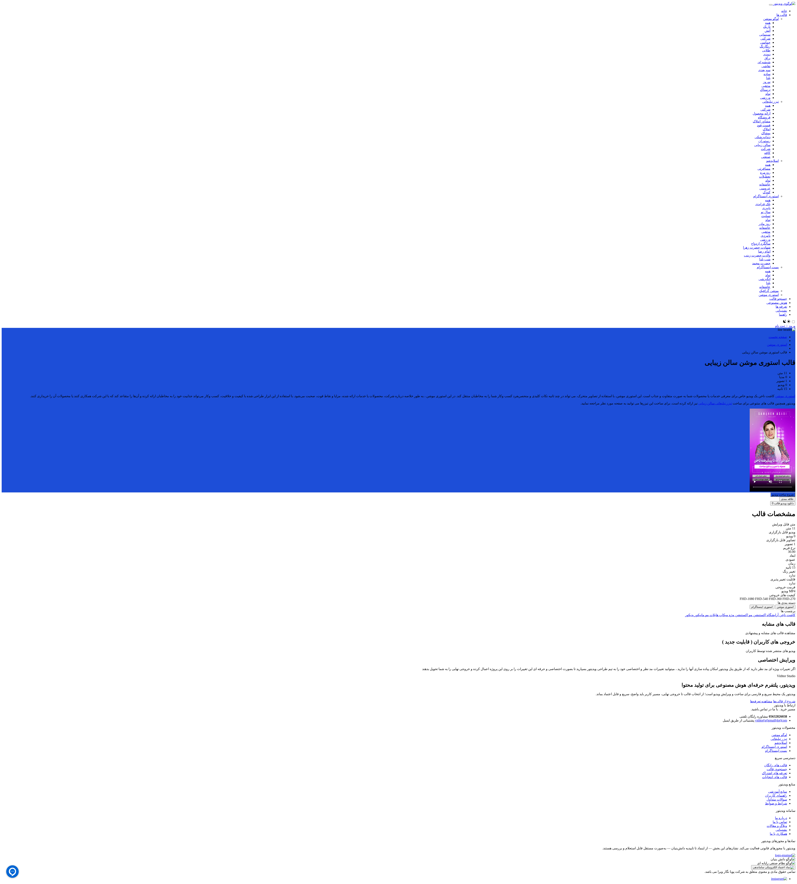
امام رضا (764, 251)
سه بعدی (764, 70)
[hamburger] (770, 4)
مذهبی (766, 86)
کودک (766, 192)
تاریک (766, 26)
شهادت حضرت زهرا (756, 247)
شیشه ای (764, 62)
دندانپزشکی (762, 137)
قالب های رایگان (775, 765)
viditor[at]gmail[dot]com (771, 720)
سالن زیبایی (762, 145)
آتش (767, 30)
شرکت (765, 149)
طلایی (766, 50)
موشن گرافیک (769, 291)
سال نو (765, 212)
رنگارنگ (765, 46)
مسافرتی (764, 168)
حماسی (765, 42)
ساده (767, 74)
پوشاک (765, 133)
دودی (766, 54)
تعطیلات (764, 176)
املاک (766, 129)
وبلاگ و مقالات (777, 826)
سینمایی (764, 34)
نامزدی (765, 235)
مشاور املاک (761, 121)
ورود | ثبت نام (785, 326)
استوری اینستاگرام (766, 196)
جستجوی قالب (777, 769)
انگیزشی (764, 279)
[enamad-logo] (785, 855)
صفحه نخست (778, 337)
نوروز (766, 82)
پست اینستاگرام (768, 267)
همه (767, 22)
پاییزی (766, 208)
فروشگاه (764, 117)
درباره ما (781, 818)
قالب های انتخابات (774, 777)
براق (767, 58)
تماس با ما (780, 822)
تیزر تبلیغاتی (770, 101)
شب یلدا (764, 259)
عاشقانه (764, 184)
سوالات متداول (776, 799)
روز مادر (764, 224)
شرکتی (765, 38)
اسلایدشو (772, 160)
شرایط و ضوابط (776, 803)
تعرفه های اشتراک (774, 773)
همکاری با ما (778, 833)
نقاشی (766, 66)
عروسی (764, 188)
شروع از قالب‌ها (784, 701)
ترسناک (765, 90)
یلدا (768, 78)
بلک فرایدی (762, 204)
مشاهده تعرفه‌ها (761, 701)
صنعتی (765, 157)
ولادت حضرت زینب (757, 255)
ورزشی (765, 97)
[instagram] (779, 878)
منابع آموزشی (777, 791)
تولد (767, 93)
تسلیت (765, 216)
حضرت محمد (761, 263)
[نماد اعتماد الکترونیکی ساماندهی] (773, 867)
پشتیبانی (781, 829)
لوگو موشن (771, 19)
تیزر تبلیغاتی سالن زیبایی (715, 403)
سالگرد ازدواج (760, 243)
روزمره (765, 172)
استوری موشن (769, 295)
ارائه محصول (761, 113)
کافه (767, 153)
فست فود (763, 125)
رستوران (764, 141)
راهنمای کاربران (776, 795)
